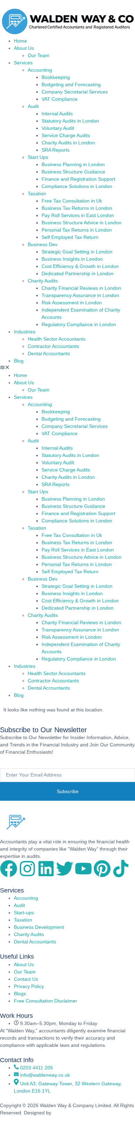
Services (23, 62)
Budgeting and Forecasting (71, 84)
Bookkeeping (56, 77)
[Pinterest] (102, 868)
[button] (67, 368)
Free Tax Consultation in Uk (72, 201)
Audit (33, 106)
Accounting (40, 70)
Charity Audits (43, 281)
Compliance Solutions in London (77, 186)
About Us (24, 48)
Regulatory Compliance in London (79, 324)
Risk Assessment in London (72, 302)
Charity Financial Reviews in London (81, 288)
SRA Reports (56, 150)
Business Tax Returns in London (77, 208)
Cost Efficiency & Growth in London (80, 266)
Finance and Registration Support (78, 179)
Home (20, 41)
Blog (19, 360)
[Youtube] (83, 868)
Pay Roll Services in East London (78, 215)
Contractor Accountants (53, 346)
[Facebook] (8, 868)
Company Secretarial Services (75, 92)
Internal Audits (57, 113)
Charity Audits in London (68, 142)
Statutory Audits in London (70, 121)
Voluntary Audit (58, 128)
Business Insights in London (72, 259)
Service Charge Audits (66, 135)
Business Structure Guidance (73, 171)
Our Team (39, 55)
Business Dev (42, 244)
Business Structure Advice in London (82, 222)
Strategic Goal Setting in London (77, 251)
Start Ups (38, 157)
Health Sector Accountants (57, 339)
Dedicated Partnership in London (78, 273)
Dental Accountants (49, 353)
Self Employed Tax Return (70, 237)
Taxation (37, 193)
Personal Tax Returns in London (77, 230)
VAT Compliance (60, 99)
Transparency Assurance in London (80, 295)
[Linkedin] (46, 868)
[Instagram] (27, 868)
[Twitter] (64, 868)
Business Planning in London (73, 164)
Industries (24, 331)
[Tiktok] (120, 868)
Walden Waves (70, 1112)
